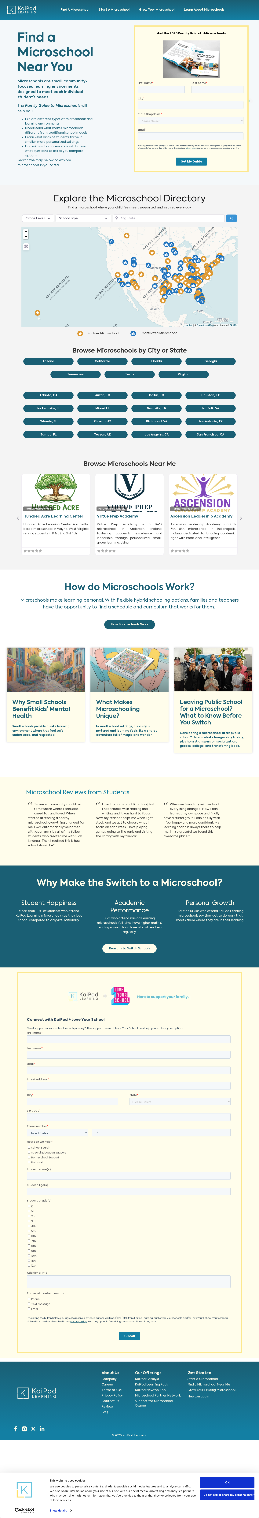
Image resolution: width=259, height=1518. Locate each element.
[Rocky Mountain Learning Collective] (127, 235)
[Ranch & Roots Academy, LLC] (141, 274)
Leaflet (188, 325)
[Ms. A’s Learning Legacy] (196, 284)
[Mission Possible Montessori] (126, 275)
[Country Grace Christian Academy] (155, 278)
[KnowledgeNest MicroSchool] (168, 275)
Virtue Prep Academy (117, 516)
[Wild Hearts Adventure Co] (118, 275)
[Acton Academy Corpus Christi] (165, 296)
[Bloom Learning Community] (198, 260)
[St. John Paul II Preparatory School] (180, 268)
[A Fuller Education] (212, 265)
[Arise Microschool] (168, 267)
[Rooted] (152, 253)
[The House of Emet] (169, 285)
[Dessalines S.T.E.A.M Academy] (221, 258)
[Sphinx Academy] (192, 270)
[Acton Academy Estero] (198, 299)
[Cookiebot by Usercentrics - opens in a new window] (24, 1510)
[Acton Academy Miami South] (201, 301)
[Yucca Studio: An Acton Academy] (155, 286)
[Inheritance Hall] (162, 292)
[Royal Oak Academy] (209, 273)
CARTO (233, 325)
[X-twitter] (33, 1428)
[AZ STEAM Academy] (137, 287)
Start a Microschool (114, 9)
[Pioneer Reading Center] (194, 261)
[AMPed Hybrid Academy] (195, 257)
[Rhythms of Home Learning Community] (181, 278)
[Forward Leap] (175, 253)
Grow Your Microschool (156, 9)
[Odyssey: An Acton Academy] (166, 244)
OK (227, 1482)
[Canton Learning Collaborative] (181, 263)
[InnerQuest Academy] (185, 260)
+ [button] (26, 232)
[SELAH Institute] (207, 277)
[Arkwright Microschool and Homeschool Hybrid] (193, 285)
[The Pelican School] (166, 254)
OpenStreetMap (205, 325)
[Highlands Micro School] (148, 265)
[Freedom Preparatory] (164, 271)
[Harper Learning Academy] (180, 285)
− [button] (26, 236)
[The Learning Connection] (178, 280)
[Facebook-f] (15, 1428)
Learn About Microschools (204, 9)
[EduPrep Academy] (189, 285)
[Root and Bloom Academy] (163, 300)
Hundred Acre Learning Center (53, 516)
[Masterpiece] (169, 292)
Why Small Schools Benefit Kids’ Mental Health (41, 709)
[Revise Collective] (164, 276)
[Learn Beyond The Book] (119, 280)
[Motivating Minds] (176, 291)
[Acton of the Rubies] (125, 262)
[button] (18, 518)
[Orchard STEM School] (134, 264)
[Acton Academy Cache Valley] (134, 259)
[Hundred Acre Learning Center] (197, 270)
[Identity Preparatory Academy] (168, 261)
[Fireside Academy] (131, 273)
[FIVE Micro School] (181, 291)
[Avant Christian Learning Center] (203, 259)
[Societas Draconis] (128, 284)
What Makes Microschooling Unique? (118, 709)
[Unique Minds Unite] (37, 313)
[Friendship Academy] (187, 276)
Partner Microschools (38, 509)
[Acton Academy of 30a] (189, 290)
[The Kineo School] (111, 241)
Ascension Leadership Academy (201, 516)
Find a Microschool (74, 9)
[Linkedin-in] (42, 1428)
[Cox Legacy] (165, 285)
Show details (58, 1510)
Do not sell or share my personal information (228, 1494)
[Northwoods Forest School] (171, 244)
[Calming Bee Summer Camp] (122, 284)
